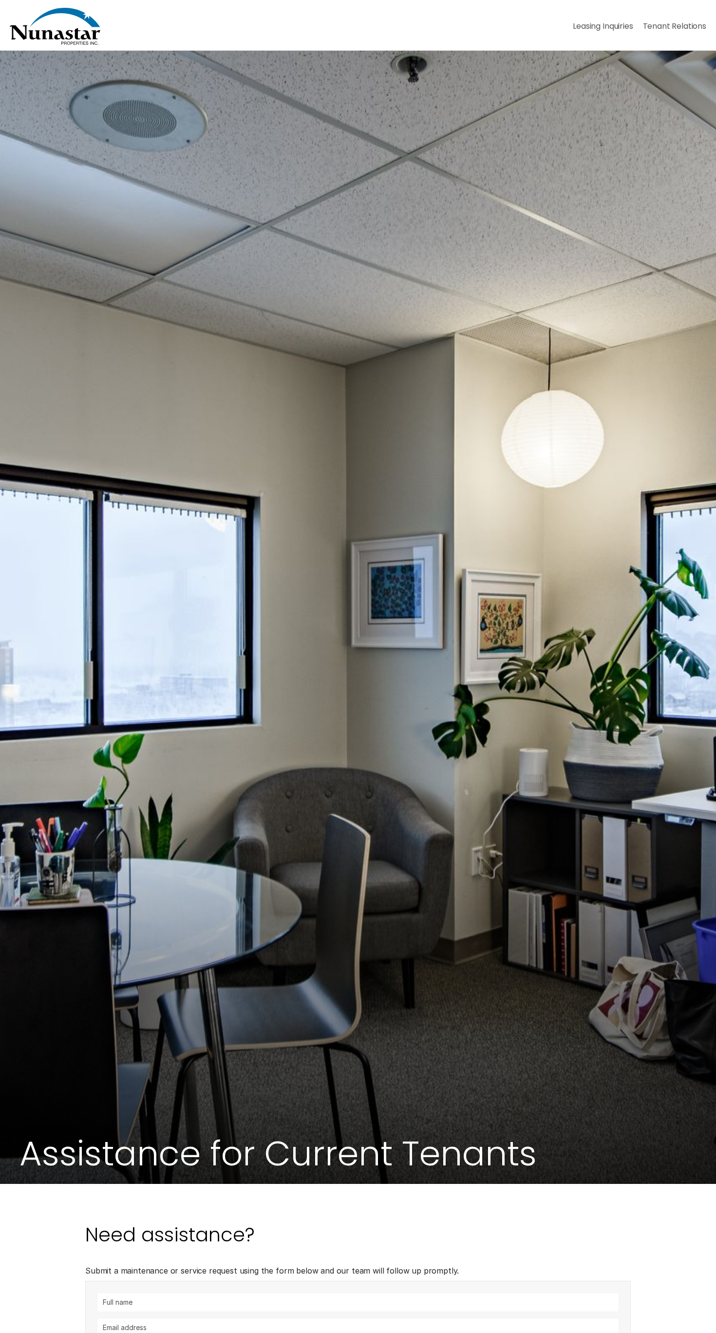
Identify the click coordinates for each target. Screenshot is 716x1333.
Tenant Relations (674, 26)
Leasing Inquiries (603, 26)
